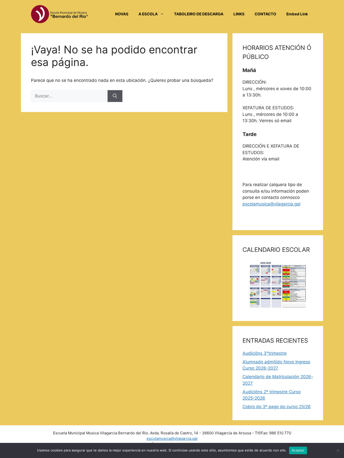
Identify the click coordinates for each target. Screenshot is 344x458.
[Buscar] (115, 96)
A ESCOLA (148, 14)
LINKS (239, 14)
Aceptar (298, 450)
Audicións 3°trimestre (265, 353)
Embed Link (297, 14)
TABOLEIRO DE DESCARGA (198, 14)
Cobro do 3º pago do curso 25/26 (277, 406)
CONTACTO (265, 14)
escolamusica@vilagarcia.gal (271, 203)
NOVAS (121, 14)
